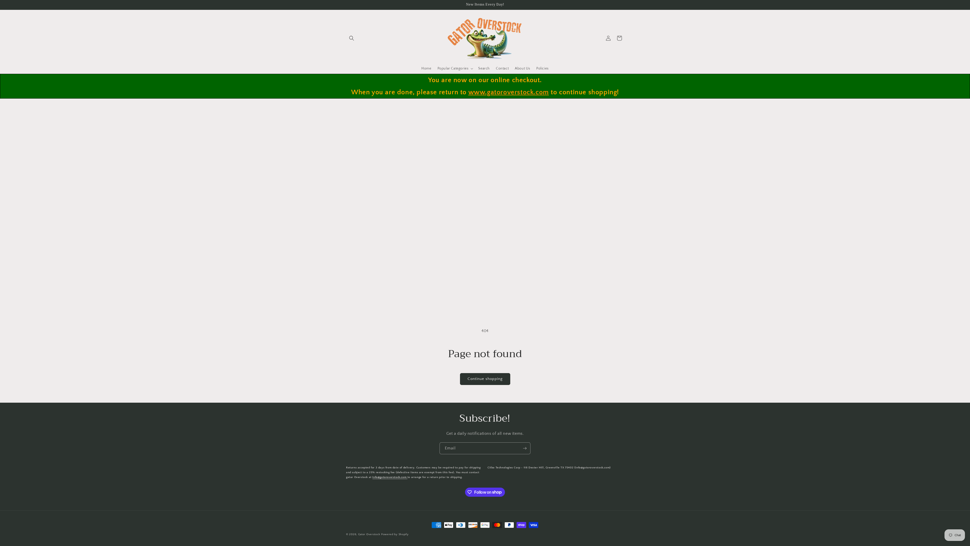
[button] (351, 38)
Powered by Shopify (395, 534)
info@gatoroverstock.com (389, 477)
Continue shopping (485, 379)
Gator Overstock (369, 534)
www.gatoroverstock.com (508, 92)
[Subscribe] (524, 448)
